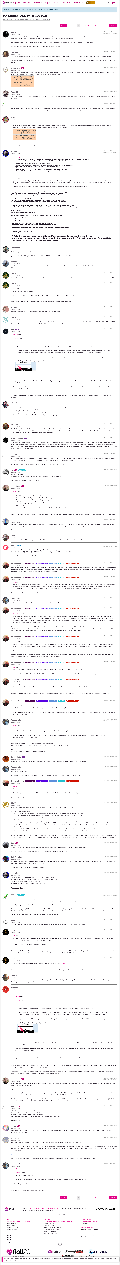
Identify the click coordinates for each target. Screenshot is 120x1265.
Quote (18, 35)
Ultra (13, 535)
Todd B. (15, 641)
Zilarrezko (15, 52)
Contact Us (52, 1208)
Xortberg (14, 307)
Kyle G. (14, 273)
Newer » (113, 25)
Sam (13, 843)
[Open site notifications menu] (108, 3)
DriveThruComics (12, 1236)
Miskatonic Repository (87, 1235)
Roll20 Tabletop (11, 1223)
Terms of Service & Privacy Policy (37, 1208)
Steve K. (17, 338)
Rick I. (13, 1106)
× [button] (118, 1259)
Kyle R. (13, 317)
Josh (14, 123)
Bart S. (14, 288)
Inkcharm (15, 334)
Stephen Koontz (18, 563)
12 (107, 25)
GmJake (14, 402)
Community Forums (7, 19)
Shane (13, 32)
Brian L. (14, 117)
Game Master (16, 247)
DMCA (47, 1208)
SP (13, 993)
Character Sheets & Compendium (22, 19)
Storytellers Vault (86, 1237)
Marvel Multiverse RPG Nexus (52, 1229)
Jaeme (14, 1126)
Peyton (14, 545)
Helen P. (14, 151)
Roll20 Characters (12, 1225)
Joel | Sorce (16, 486)
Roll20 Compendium (13, 1229)
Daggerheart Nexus (49, 1225)
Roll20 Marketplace (12, 1227)
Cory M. (14, 454)
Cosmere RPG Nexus (50, 1231)
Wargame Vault (11, 1242)
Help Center (58, 1208)
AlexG (14, 935)
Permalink (13, 35)
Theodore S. (16, 598)
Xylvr (13, 920)
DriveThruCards (11, 1240)
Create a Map (85, 1223)
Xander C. (15, 424)
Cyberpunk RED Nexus (50, 1233)
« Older (63, 25)
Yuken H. (14, 91)
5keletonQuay (17, 438)
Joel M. (15, 685)
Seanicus (14, 975)
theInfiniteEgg (16, 857)
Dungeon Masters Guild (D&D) (89, 1229)
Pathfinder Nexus (49, 1223)
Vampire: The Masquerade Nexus (53, 1227)
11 (103, 25)
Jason (13, 103)
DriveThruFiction (11, 1238)
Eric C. (13, 803)
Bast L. (14, 894)
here (54, 1260)
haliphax (14, 519)
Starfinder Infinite (86, 1233)
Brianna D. (15, 1138)
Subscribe (91, 3)
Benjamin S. (16, 757)
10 (99, 25)
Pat (12, 470)
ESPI (13, 329)
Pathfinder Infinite (86, 1231)
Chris (13, 930)
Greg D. (14, 261)
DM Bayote (16, 68)
